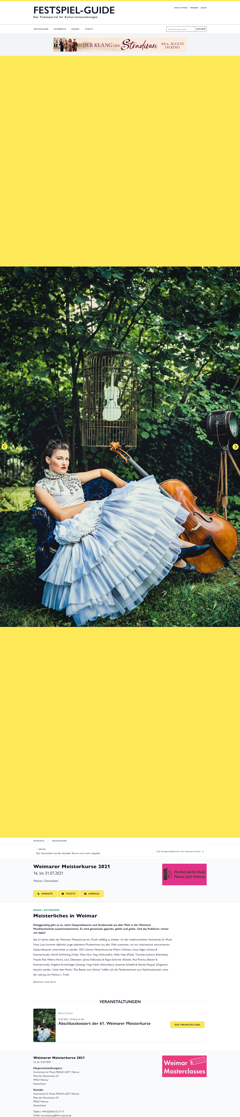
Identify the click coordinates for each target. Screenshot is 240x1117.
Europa (75, 29)
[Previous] (4, 447)
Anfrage (93, 893)
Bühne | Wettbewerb (46, 910)
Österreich (60, 29)
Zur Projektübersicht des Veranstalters (178, 852)
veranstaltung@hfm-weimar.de (56, 1115)
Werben (194, 8)
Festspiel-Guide (74, 10)
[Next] (235, 447)
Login (204, 8)
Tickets (89, 29)
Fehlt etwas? (181, 8)
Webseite (47, 893)
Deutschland (41, 29)
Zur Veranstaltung (187, 1024)
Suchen (200, 29)
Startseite (38, 841)
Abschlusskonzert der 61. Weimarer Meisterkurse (104, 1023)
